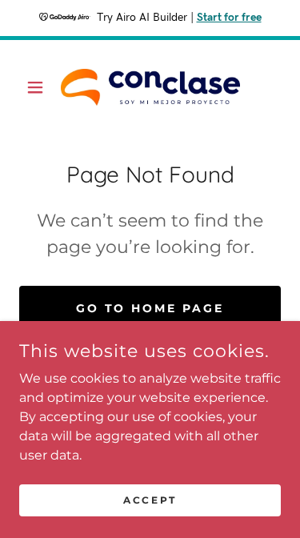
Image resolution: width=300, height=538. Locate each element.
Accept (149, 500)
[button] (38, 87)
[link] (150, 87)
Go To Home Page (150, 308)
